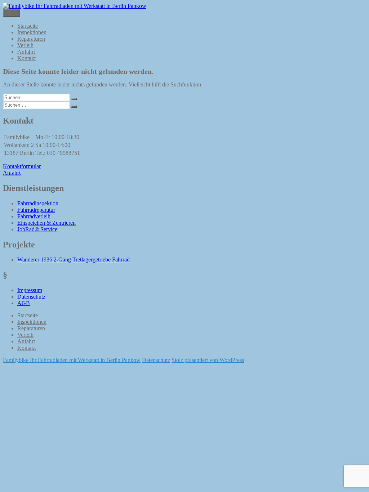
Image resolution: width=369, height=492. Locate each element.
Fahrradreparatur (36, 210)
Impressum (29, 290)
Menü (11, 13)
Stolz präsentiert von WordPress (208, 360)
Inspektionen (31, 32)
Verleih (25, 45)
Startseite (27, 26)
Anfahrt (26, 52)
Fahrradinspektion (37, 203)
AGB (23, 303)
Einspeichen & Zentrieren (46, 223)
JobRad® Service (37, 229)
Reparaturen (31, 39)
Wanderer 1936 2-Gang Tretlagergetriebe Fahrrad (73, 259)
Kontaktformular (22, 166)
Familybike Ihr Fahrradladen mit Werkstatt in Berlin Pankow (72, 360)
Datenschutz (31, 297)
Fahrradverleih (33, 216)
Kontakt (26, 58)
